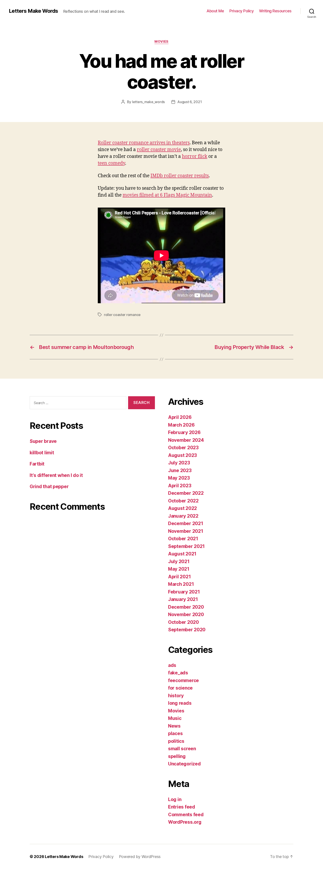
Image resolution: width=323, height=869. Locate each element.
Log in (174, 799)
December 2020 (186, 607)
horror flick (194, 156)
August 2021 (182, 554)
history (176, 695)
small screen (182, 748)
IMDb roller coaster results (180, 176)
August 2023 (182, 455)
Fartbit (37, 464)
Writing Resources (275, 11)
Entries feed (181, 807)
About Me (215, 11)
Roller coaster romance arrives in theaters (144, 143)
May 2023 (179, 478)
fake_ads (178, 672)
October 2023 (183, 447)
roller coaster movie (159, 150)
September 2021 (186, 546)
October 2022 (183, 501)
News (174, 726)
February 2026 (184, 432)
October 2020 (183, 622)
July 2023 (179, 463)
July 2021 (179, 561)
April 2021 (179, 576)
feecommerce (183, 680)
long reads (179, 703)
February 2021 (184, 592)
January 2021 (183, 599)
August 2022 (182, 508)
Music (174, 718)
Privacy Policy (241, 11)
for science (180, 688)
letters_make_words (148, 102)
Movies (161, 42)
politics (176, 741)
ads (172, 665)
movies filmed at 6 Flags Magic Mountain (167, 195)
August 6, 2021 (189, 102)
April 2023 (179, 485)
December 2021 (185, 523)
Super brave (43, 441)
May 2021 (178, 569)
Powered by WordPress (140, 856)
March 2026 (181, 425)
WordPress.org (184, 822)
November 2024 (186, 440)
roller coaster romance (122, 314)
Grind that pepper (49, 486)
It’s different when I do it (56, 475)
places (175, 733)
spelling (177, 756)
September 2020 (186, 629)
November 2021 (185, 531)
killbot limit (42, 452)
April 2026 (179, 417)
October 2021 (183, 538)
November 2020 (186, 614)
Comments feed (186, 814)
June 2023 (180, 470)
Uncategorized (184, 764)
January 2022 (183, 516)
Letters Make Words (33, 11)
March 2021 (181, 584)
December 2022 (186, 493)
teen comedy (111, 163)
